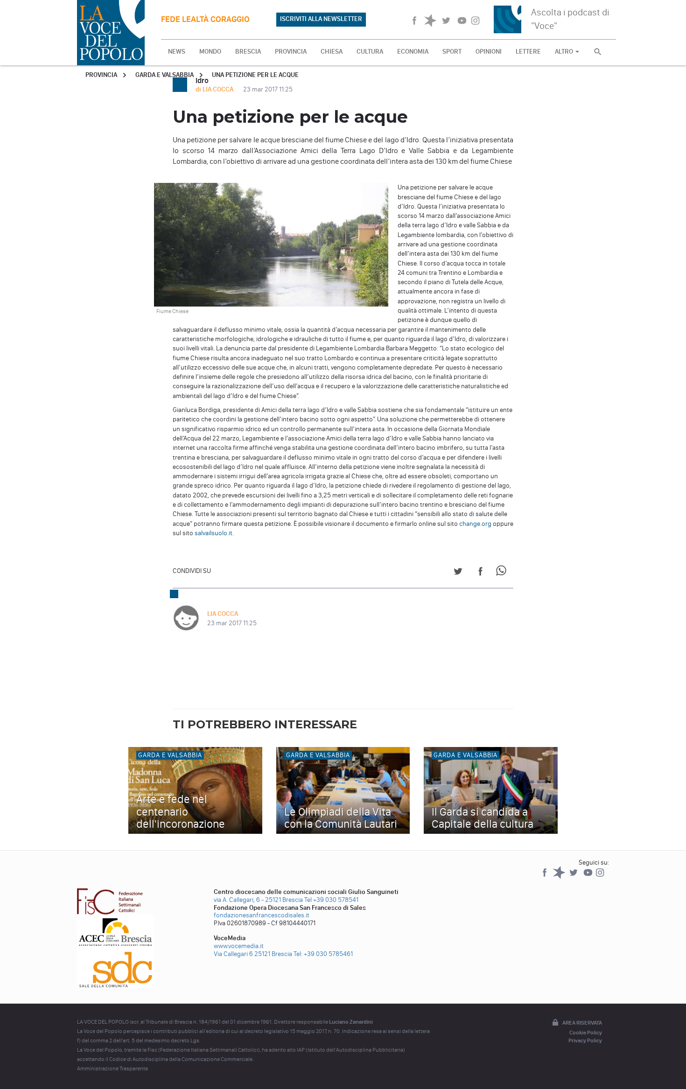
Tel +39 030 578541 (331, 900)
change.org (476, 524)
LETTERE (528, 52)
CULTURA (370, 52)
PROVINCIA (291, 52)
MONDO (210, 52)
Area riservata (582, 1022)
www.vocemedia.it (239, 946)
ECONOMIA (412, 52)
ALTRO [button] (564, 52)
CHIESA (332, 52)
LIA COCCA (222, 614)
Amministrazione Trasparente (112, 1068)
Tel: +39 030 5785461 (323, 954)
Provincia (101, 75)
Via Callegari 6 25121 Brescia (253, 954)
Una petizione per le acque (255, 75)
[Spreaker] (560, 877)
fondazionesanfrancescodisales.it (261, 915)
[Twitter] (574, 877)
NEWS (176, 52)
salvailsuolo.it (213, 533)
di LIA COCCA (215, 89)
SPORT (452, 52)
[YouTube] (588, 877)
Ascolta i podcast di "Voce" (570, 19)
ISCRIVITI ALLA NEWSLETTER (321, 19)
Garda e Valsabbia (164, 75)
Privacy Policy (585, 1040)
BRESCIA (248, 52)
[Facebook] (545, 877)
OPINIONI (489, 52)
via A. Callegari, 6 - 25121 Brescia (258, 900)
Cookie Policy (585, 1032)
